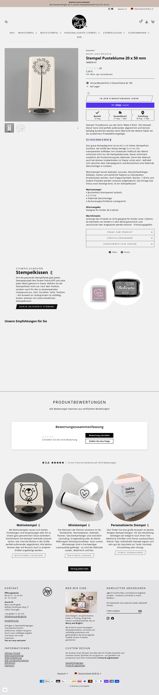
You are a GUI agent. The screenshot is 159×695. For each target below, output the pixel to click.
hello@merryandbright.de (15, 616)
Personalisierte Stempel (81, 33)
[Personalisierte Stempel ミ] (130, 497)
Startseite (90, 50)
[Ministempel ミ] (79, 497)
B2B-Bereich (10, 663)
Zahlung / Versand (12, 653)
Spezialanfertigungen (74, 663)
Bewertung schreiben (99, 435)
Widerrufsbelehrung (13, 658)
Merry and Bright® (99, 54)
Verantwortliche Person (120, 244)
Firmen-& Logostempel (75, 665)
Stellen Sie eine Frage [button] (99, 441)
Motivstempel (49, 33)
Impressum (9, 665)
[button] (92, 68)
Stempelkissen (113, 33)
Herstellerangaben (120, 238)
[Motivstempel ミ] (29, 497)
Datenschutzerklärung (14, 655)
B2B (79, 37)
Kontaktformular (12, 620)
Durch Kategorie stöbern (36, 307)
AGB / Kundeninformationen (17, 660)
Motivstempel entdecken (29, 556)
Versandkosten (106, 74)
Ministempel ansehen (79, 556)
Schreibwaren (137, 33)
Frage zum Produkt (120, 232)
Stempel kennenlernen (130, 553)
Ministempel (26, 33)
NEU (12, 33)
